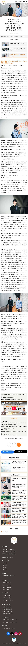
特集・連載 (6, 36)
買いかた (5, 567)
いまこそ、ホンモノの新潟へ (9, 553)
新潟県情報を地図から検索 (8, 575)
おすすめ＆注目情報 (7, 589)
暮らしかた (23, 36)
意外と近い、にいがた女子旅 (9, 549)
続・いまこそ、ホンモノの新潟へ (10, 551)
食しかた (5, 565)
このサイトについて (7, 595)
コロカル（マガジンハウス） (9, 628)
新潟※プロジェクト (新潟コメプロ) (10, 619)
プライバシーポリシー (8, 597)
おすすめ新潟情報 (14, 457)
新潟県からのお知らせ (8, 587)
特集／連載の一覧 (7, 582)
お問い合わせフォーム (8, 613)
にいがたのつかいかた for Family (10, 622)
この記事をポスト (21, 451)
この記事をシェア (7, 451)
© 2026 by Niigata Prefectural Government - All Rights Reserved (14, 643)
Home (2, 36)
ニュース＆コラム (7, 585)
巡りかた (5, 562)
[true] (24, 1)
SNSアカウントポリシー (8, 600)
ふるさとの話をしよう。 (14, 20)
